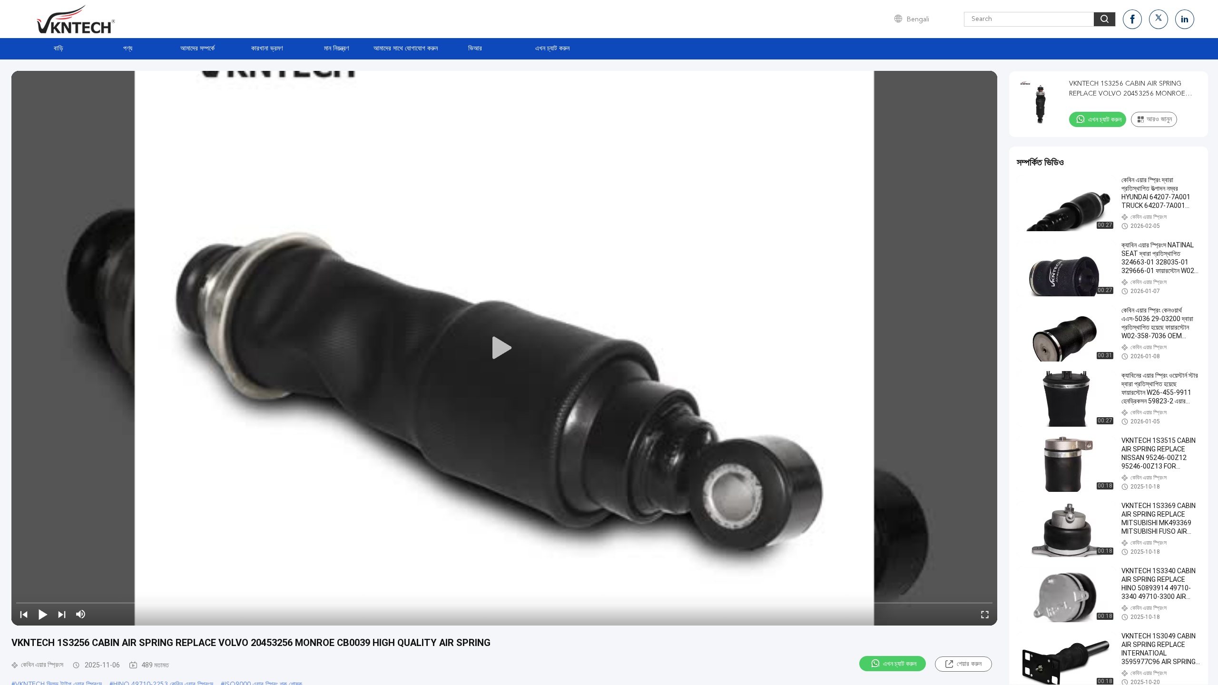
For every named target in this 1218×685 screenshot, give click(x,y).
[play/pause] (42, 614)
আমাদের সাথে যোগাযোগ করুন (405, 48)
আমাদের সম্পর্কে (197, 48)
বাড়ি (58, 48)
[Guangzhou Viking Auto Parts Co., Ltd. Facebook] (1132, 19)
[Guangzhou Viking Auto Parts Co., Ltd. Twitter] (1158, 19)
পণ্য (127, 48)
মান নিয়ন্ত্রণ (336, 48)
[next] (61, 614)
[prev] (23, 614)
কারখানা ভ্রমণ (267, 48)
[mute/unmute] (80, 614)
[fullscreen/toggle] (984, 614)
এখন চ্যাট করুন (552, 48)
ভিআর (475, 48)
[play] (504, 348)
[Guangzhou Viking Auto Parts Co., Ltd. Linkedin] (1184, 19)
